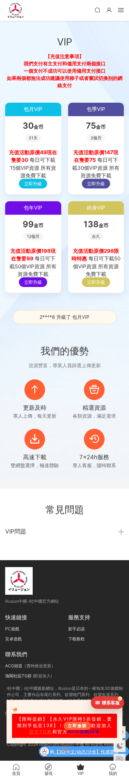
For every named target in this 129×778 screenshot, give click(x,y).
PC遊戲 (12, 628)
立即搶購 (77, 726)
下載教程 (76, 638)
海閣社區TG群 (18, 675)
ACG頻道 (13, 665)
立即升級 (33, 183)
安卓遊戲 (13, 638)
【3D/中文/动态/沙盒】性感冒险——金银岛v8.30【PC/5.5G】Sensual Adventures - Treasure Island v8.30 (87, 752)
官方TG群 (40, 732)
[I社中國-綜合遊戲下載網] (15, 10)
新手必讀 (76, 628)
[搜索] (97, 10)
